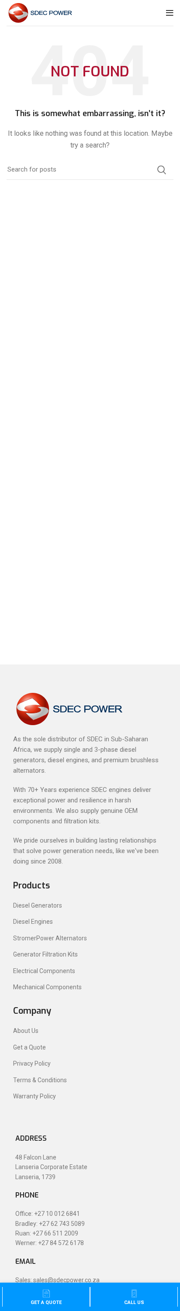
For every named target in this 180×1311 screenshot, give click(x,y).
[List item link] (90, 905)
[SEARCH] (162, 170)
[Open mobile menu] (170, 13)
